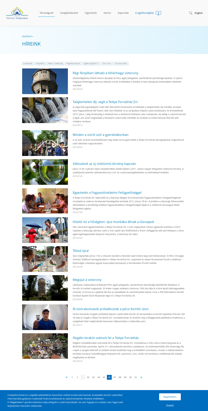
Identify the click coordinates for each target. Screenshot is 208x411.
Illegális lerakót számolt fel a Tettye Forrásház (106, 338)
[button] (190, 13)
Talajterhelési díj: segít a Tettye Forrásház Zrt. (105, 102)
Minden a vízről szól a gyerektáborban (100, 134)
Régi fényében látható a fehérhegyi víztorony (105, 73)
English (199, 13)
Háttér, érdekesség (55, 63)
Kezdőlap (27, 36)
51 (136, 377)
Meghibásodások (73, 63)
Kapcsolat (123, 12)
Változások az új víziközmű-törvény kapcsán (104, 163)
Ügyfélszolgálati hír (91, 63)
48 (120, 377)
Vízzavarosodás (121, 63)
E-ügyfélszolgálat (144, 12)
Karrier (107, 12)
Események (27, 63)
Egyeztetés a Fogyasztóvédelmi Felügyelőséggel (107, 192)
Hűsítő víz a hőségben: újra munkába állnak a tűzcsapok (113, 222)
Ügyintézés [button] (91, 12)
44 (99, 377)
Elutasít (170, 405)
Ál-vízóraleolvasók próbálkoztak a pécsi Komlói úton (111, 309)
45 (104, 377)
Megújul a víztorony (87, 279)
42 (88, 377)
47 (114, 377)
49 (125, 377)
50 (130, 377)
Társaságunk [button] (47, 12)
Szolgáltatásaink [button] (69, 12)
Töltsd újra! (81, 250)
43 (93, 377)
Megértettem (169, 396)
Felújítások (40, 63)
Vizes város (106, 63)
